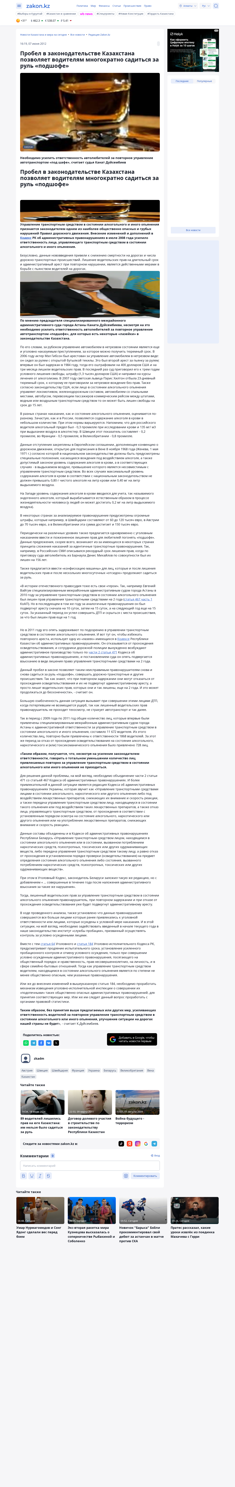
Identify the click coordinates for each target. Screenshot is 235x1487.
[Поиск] (216, 6)
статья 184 (85, 944)
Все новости (77, 34)
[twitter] (56, 1043)
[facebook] (41, 1043)
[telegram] (33, 1043)
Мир (93, 5)
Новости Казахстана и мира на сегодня (43, 34)
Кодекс (25, 238)
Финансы (104, 5)
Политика (82, 5)
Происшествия (132, 5)
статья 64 (48, 944)
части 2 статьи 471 (103, 652)
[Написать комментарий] (90, 1166)
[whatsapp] (26, 1043)
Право (147, 5)
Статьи (117, 5)
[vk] (49, 1043)
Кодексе (123, 639)
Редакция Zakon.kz (99, 34)
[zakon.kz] (38, 6)
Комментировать (145, 1176)
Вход (157, 1155)
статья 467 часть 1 (138, 599)
